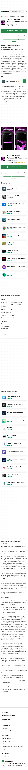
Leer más (18, 51)
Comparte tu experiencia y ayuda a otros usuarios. (14, 40)
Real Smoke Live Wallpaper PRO (17, 20)
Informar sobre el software (15, 335)
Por (10, 24)
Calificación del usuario (12, 26)
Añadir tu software (6, 725)
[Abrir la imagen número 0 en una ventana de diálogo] (7, 138)
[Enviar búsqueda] (10, 11)
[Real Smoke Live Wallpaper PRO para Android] (3, 23)
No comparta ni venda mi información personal (12, 746)
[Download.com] (5, 11)
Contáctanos (5, 728)
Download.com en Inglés (7, 730)
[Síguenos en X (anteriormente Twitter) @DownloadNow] (6, 757)
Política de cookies (6, 743)
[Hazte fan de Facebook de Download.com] (3, 757)
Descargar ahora (15, 31)
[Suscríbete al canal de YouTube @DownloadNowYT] (9, 757)
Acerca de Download (6, 723)
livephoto (5, 543)
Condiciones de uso (6, 741)
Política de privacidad (6, 738)
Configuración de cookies (8, 749)
